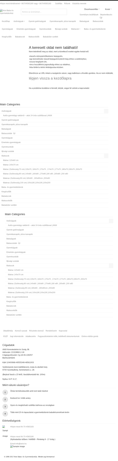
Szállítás (58, 3)
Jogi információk (17, 336)
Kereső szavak (21, 331)
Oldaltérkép (8, 331)
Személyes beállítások (89, 15)
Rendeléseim (51, 331)
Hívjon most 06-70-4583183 (22, 427)
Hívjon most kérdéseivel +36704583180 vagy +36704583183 (25, 3)
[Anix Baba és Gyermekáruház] (11, 12)
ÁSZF (5, 336)
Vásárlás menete (79, 3)
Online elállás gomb (89, 336)
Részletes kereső (36, 331)
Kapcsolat (63, 331)
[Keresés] (64, 11)
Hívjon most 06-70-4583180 (22, 437)
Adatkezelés (31, 336)
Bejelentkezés (106, 15)
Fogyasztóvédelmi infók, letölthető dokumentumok (58, 336)
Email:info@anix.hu (18, 444)
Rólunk (67, 3)
